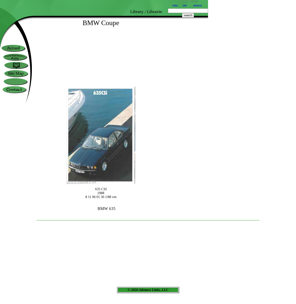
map (185, 5)
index (175, 5)
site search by (188, 1)
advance (197, 5)
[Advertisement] (188, 119)
